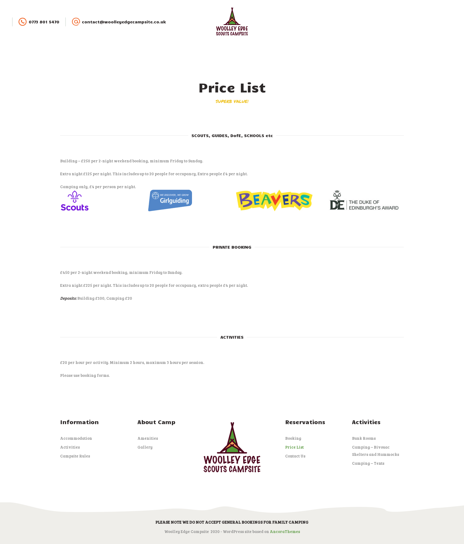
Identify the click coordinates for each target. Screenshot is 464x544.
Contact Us (295, 456)
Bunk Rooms (364, 438)
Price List (294, 447)
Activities (70, 447)
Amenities (147, 438)
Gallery (145, 447)
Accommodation (76, 438)
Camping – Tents (368, 463)
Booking (293, 438)
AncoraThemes (285, 531)
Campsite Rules (75, 456)
